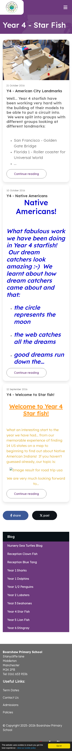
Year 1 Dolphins (18, 578)
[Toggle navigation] (65, 7)
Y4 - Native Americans (26, 195)
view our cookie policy (26, 747)
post (46, 515)
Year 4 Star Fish (18, 611)
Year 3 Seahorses (19, 603)
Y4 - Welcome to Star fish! (30, 394)
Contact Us (11, 697)
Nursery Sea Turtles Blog (24, 545)
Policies (8, 712)
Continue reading (26, 174)
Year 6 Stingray (18, 628)
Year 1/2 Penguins (20, 587)
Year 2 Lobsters (18, 595)
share (16, 515)
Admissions (10, 705)
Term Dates (11, 690)
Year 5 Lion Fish (18, 620)
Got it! (59, 745)
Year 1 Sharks (17, 570)
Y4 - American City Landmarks (34, 91)
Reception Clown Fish (22, 554)
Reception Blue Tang (22, 562)
